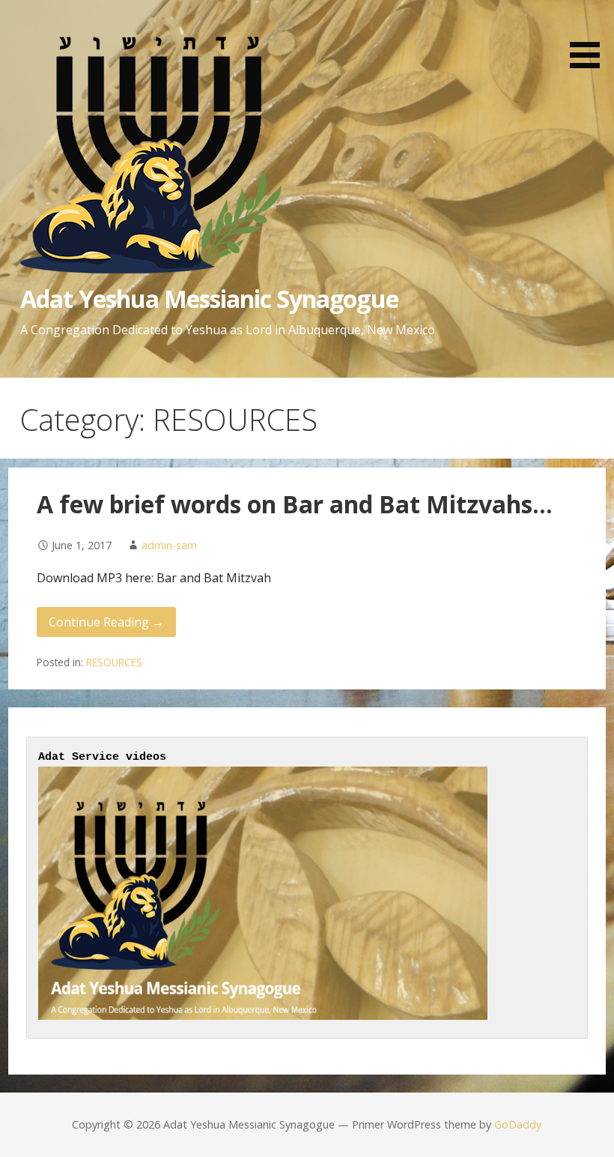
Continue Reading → (106, 622)
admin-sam (169, 545)
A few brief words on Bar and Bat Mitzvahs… (295, 504)
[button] (590, 36)
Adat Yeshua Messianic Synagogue (209, 299)
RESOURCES (114, 662)
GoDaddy (517, 1124)
